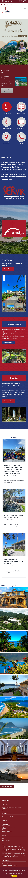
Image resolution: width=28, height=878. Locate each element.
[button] (13, 63)
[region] (14, 293)
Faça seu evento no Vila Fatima (8, 816)
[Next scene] (24, 307)
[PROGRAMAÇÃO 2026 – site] (21, 77)
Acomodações (5, 824)
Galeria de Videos (6, 840)
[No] (26, 872)
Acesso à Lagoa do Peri (7, 831)
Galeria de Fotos (5, 838)
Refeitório (4, 828)
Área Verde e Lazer (6, 830)
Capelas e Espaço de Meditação (8, 827)
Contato (19, 807)
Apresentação (5, 804)
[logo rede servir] (14, 187)
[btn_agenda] (7, 102)
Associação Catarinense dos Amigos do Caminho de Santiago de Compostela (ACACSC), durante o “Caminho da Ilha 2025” (14, 469)
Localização (4, 808)
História (4, 805)
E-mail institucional (6, 811)
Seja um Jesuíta (14, 807)
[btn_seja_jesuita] (7, 117)
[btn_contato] (21, 133)
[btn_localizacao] (6, 133)
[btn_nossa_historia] (21, 117)
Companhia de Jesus (6, 807)
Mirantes (4, 832)
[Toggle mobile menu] (25, 8)
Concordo (14, 875)
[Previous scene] (4, 307)
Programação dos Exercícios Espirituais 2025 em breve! (14, 561)
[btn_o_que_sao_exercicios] (21, 102)
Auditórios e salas (6, 825)
